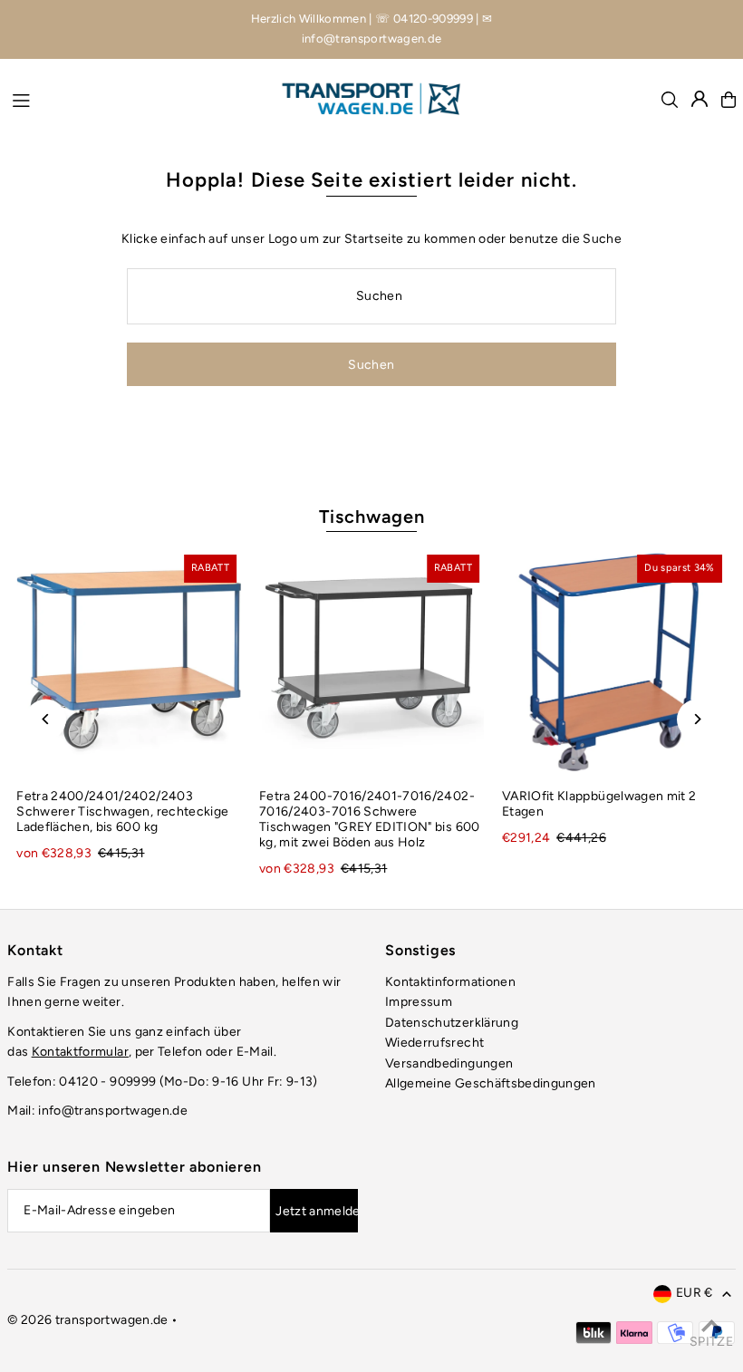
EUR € (694, 1292)
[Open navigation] (137, 99)
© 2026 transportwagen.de (87, 1320)
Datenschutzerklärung (451, 1022)
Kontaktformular (80, 1051)
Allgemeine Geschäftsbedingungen (490, 1083)
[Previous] (45, 719)
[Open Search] (669, 100)
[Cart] (728, 100)
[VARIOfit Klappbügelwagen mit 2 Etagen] (614, 662)
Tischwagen (372, 516)
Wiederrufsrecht (434, 1042)
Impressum (418, 1002)
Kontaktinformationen (450, 982)
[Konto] (699, 99)
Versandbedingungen (449, 1063)
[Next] (697, 719)
